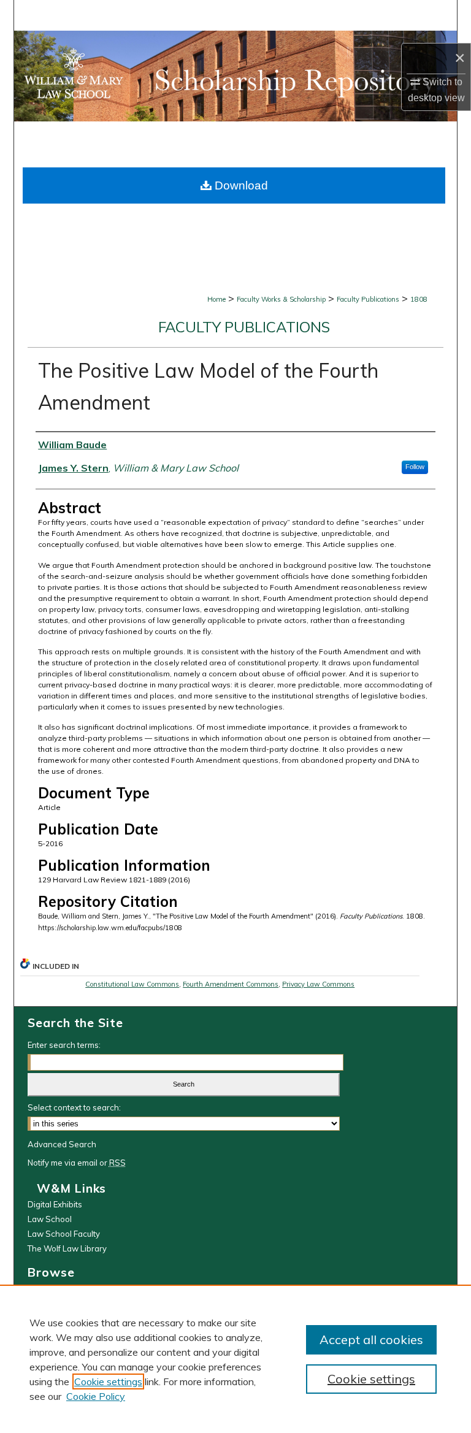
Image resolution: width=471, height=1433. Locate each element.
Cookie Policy (95, 1396)
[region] (235, 1359)
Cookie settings (108, 1381)
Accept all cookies (371, 1339)
